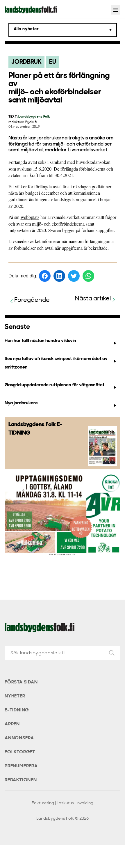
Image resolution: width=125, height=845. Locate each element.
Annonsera (19, 738)
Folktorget (20, 752)
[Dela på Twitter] (74, 276)
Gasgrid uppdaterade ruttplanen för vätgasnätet (54, 385)
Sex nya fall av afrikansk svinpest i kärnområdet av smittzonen (56, 363)
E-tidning (17, 710)
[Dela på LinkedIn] (59, 276)
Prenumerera (21, 766)
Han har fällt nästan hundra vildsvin (40, 341)
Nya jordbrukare (21, 403)
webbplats (30, 217)
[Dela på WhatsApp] (88, 276)
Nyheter (15, 696)
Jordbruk (26, 62)
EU (52, 62)
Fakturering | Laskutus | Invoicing (62, 803)
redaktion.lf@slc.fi (22, 122)
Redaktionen (21, 780)
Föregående (32, 300)
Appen (12, 724)
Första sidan (21, 682)
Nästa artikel (93, 299)
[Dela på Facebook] (45, 276)
